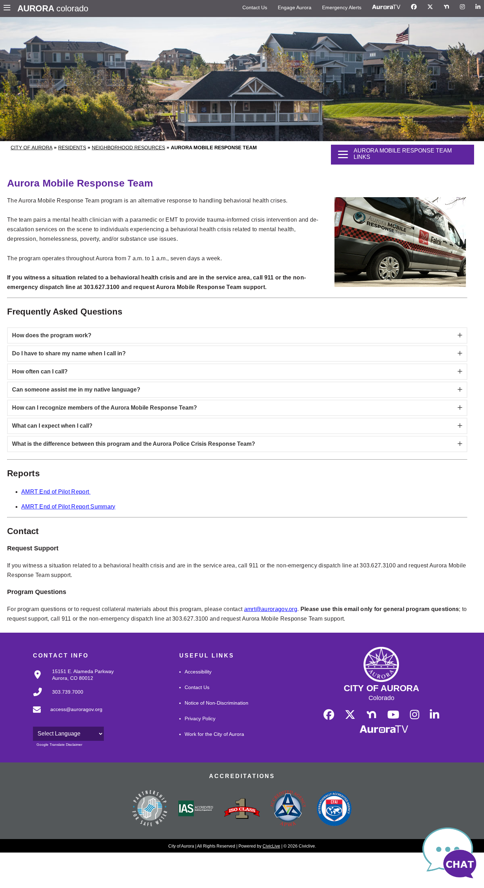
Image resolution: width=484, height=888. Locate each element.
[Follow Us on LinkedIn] (477, 7)
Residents (72, 147)
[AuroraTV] (386, 7)
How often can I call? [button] (40, 371)
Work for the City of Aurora (214, 734)
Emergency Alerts (341, 7)
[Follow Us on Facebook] (414, 7)
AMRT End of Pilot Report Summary (68, 507)
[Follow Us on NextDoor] (446, 7)
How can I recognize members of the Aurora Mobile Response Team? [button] (104, 408)
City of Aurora (31, 147)
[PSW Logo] (150, 809)
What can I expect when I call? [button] (52, 426)
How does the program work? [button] (51, 335)
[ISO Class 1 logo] (242, 809)
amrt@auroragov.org (270, 609)
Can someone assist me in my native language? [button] (76, 390)
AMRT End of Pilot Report (56, 492)
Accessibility (198, 672)
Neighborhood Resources (128, 147)
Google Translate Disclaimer (59, 745)
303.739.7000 (67, 692)
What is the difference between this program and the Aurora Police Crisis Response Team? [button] (133, 444)
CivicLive (271, 846)
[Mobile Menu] (9, 8)
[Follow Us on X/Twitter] (430, 7)
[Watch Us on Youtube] (393, 715)
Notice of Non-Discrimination (216, 703)
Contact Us (254, 7)
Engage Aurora (294, 7)
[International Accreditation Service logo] (196, 808)
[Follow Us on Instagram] (462, 7)
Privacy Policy (200, 718)
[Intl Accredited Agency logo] (334, 809)
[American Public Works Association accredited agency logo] (288, 809)
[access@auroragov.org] (65, 715)
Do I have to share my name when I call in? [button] (69, 353)
